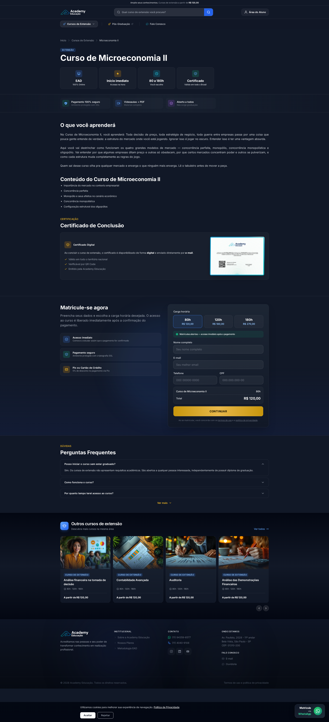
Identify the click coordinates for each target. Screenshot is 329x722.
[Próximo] (266, 608)
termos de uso (225, 420)
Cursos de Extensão (79, 23)
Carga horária (181, 311)
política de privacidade (247, 420)
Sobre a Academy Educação (134, 637)
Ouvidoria (231, 664)
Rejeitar (105, 715)
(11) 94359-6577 (181, 637)
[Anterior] (259, 608)
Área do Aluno (257, 12)
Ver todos (259, 528)
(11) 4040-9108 (180, 642)
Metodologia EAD (127, 648)
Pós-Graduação (121, 23)
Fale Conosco (157, 23)
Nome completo (182, 342)
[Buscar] (208, 12)
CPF (222, 373)
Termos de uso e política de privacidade (246, 682)
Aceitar (88, 715)
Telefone (178, 373)
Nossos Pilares (126, 642)
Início (63, 40)
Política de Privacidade (166, 707)
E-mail (177, 357)
